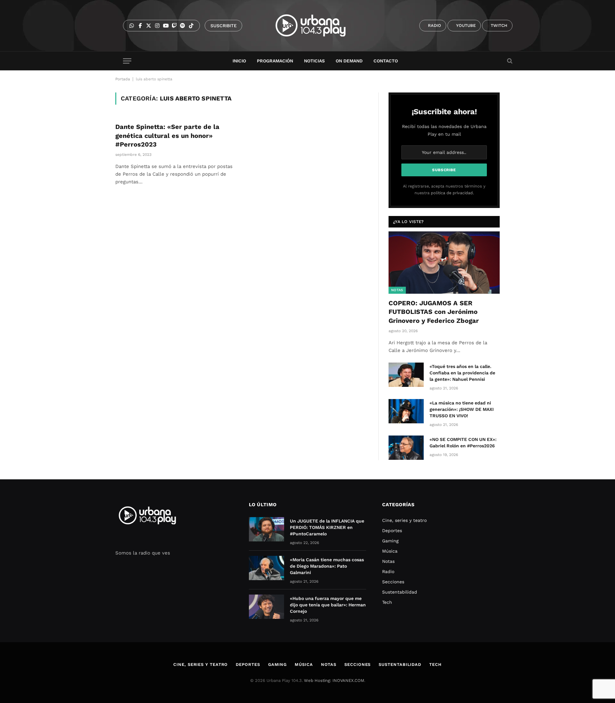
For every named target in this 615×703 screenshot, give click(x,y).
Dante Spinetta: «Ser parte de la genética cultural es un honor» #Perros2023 (167, 135)
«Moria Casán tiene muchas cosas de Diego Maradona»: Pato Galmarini (327, 566)
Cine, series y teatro (404, 520)
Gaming (390, 540)
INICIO (239, 60)
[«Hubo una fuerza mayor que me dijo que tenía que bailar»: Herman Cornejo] (266, 607)
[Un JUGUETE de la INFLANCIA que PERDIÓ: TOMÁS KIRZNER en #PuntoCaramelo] (266, 529)
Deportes (392, 530)
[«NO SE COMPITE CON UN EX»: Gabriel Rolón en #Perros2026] (406, 447)
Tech (387, 602)
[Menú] (127, 61)
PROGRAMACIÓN (275, 60)
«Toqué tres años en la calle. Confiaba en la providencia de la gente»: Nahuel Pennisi (462, 373)
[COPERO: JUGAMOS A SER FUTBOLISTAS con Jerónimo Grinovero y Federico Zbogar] (444, 262)
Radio (388, 571)
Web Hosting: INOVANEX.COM (334, 680)
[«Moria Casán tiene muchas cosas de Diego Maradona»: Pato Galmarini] (266, 568)
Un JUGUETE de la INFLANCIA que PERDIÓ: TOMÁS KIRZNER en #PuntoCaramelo (327, 527)
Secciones (393, 581)
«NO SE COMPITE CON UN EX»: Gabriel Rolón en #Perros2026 (463, 442)
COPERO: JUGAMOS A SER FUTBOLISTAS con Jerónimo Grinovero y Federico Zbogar (434, 311)
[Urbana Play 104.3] (318, 25)
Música (390, 551)
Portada (122, 79)
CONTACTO (385, 60)
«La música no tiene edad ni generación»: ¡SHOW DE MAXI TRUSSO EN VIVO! (462, 409)
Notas (397, 290)
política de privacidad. (452, 192)
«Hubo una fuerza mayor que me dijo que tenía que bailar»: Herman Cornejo (328, 605)
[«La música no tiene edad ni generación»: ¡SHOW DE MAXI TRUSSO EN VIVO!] (406, 411)
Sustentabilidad (399, 592)
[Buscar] (509, 61)
